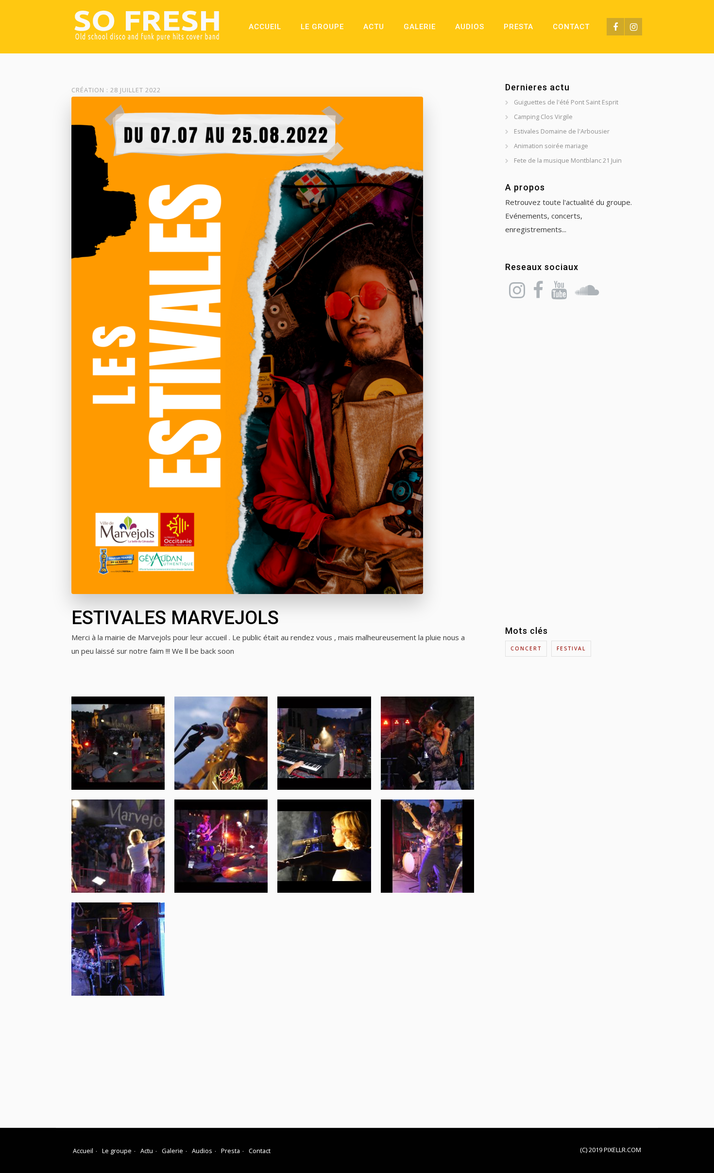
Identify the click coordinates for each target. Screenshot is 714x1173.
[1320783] (324, 846)
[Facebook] (615, 26)
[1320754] (118, 743)
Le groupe (322, 26)
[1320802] (427, 846)
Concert (526, 648)
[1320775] (221, 846)
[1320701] (427, 743)
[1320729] (324, 743)
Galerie (420, 26)
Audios (469, 26)
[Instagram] (633, 26)
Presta (518, 26)
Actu (373, 26)
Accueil (265, 26)
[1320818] (118, 949)
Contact (571, 26)
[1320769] (118, 846)
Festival (571, 648)
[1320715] (221, 743)
